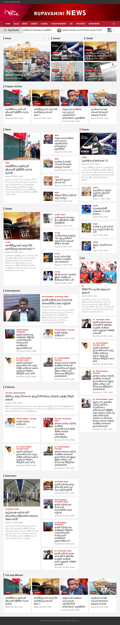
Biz (71, 24)
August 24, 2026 (61, 283)
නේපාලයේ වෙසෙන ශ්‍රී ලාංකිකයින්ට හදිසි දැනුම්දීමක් (99, 75)
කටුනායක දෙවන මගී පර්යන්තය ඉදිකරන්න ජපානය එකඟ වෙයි (21, 516)
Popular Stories (13, 86)
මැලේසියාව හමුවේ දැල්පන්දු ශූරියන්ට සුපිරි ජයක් (65, 75)
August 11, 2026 (58, 79)
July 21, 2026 (98, 250)
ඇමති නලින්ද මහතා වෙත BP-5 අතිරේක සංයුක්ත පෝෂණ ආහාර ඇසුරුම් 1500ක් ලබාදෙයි (65, 559)
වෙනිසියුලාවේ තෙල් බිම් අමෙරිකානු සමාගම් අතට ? (98, 54)
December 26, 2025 (49, 307)
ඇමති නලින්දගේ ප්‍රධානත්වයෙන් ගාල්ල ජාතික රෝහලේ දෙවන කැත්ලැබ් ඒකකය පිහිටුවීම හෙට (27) (27, 368)
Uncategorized (19, 393)
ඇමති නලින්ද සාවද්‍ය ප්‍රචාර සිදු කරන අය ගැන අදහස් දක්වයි (64, 487)
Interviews (94, 24)
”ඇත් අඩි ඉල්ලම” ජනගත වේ (25, 75)
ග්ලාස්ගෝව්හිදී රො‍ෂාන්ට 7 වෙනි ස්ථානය (101, 211)
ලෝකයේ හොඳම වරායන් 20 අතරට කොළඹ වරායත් (99, 112)
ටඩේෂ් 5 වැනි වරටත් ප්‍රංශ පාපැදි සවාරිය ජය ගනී (103, 229)
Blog (16, 24)
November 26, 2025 (23, 376)
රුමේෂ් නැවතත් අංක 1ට (64, 55)
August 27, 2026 (11, 78)
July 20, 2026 (86, 296)
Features (80, 24)
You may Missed (14, 575)
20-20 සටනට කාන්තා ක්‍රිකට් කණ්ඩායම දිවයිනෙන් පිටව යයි (65, 277)
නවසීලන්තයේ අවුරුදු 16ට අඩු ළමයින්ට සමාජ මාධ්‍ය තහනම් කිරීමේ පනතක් (65, 239)
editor (21, 78)
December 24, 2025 (23, 351)
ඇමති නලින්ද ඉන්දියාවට (61, 334)
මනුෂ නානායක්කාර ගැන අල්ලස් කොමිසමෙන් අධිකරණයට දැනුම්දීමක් (73, 113)
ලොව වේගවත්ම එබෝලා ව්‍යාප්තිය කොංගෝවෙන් (63, 259)
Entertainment (58, 24)
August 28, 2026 (92, 58)
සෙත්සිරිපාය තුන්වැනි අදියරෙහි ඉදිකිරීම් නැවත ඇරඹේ (16, 112)
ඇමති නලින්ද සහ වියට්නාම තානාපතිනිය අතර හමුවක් (63, 508)
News (24, 24)
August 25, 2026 (61, 247)
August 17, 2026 (11, 523)
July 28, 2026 (98, 217)
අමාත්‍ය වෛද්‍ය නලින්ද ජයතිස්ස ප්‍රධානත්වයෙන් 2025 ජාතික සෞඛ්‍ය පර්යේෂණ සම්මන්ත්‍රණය (65, 430)
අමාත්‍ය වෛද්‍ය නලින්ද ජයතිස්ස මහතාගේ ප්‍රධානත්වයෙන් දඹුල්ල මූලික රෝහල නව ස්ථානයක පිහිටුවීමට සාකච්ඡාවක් (65, 369)
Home (7, 24)
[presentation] (45, 38)
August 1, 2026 (10, 403)
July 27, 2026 (98, 235)
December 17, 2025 (62, 338)
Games (34, 24)
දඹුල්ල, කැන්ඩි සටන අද (102, 246)
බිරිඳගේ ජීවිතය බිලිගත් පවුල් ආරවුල (65, 196)
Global (44, 24)
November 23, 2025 (100, 429)
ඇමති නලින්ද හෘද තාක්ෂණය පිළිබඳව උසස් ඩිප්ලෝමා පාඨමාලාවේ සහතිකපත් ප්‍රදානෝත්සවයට (25, 341)
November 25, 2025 (62, 379)
